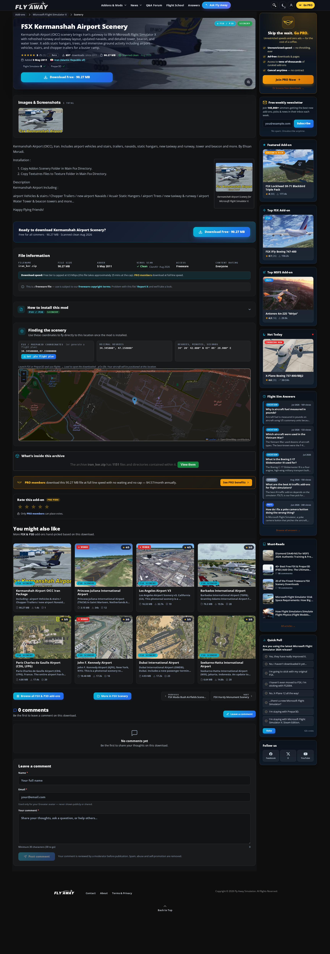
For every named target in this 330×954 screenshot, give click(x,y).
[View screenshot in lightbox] (248, 82)
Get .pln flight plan (40, 356)
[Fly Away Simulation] (31, 5)
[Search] (274, 5)
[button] (134, 401)
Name (23, 772)
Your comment (28, 810)
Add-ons (20, 14)
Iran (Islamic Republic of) (69, 60)
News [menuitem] (134, 5)
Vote (269, 730)
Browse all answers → (288, 530)
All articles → (288, 626)
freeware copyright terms (94, 286)
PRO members (143, 275)
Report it (142, 286)
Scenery (78, 14)
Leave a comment (242, 714)
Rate (54, 55)
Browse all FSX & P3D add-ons (40, 696)
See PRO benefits (234, 482)
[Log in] (291, 5)
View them (188, 464)
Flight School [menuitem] (175, 5)
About (104, 893)
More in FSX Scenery (114, 696)
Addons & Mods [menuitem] (112, 5)
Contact (91, 893)
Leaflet (212, 439)
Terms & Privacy (122, 893)
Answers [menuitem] (194, 5)
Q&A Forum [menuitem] (154, 5)
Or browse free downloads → (288, 88)
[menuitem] (216, 5)
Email (22, 789)
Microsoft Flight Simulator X (50, 14)
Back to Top (165, 910)
